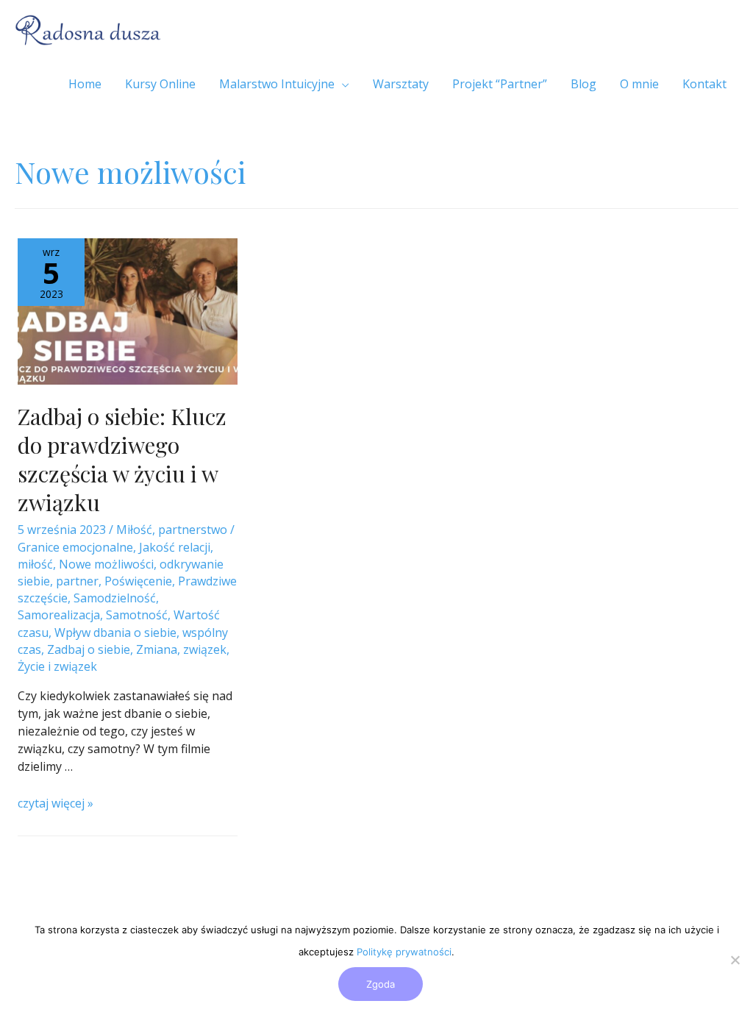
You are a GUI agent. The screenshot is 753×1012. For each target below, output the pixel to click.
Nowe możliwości (106, 564)
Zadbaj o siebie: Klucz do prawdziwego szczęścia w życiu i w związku (122, 459)
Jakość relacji (174, 547)
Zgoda (380, 984)
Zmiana (156, 649)
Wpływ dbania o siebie (115, 632)
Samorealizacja (59, 615)
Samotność (137, 615)
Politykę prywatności (404, 952)
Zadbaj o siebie (88, 649)
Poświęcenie (138, 581)
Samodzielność (115, 598)
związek (204, 649)
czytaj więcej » (55, 803)
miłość (35, 564)
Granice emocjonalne (75, 547)
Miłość (134, 529)
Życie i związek (57, 666)
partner (77, 581)
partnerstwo (192, 529)
